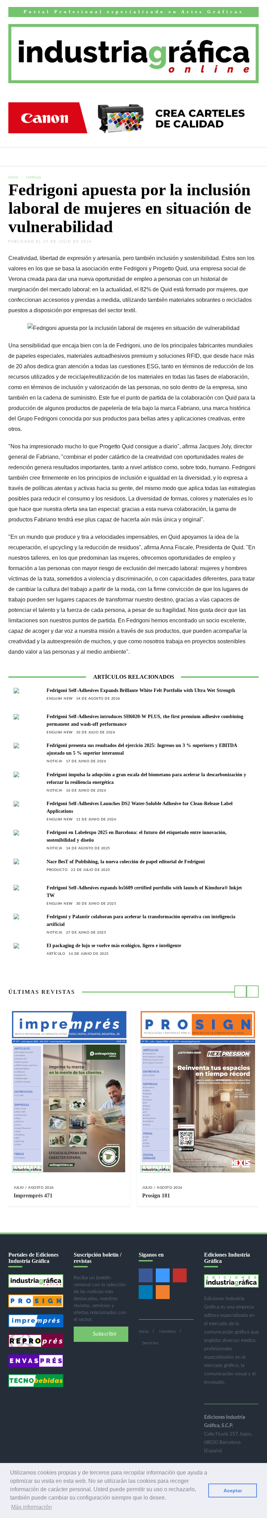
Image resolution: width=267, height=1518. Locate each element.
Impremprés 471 (33, 1195)
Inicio (13, 177)
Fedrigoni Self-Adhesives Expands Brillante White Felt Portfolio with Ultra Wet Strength (141, 690)
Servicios (150, 1343)
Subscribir (104, 1334)
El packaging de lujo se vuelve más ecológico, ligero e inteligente (114, 945)
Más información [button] (31, 1507)
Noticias (33, 177)
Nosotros (167, 1331)
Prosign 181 (156, 1195)
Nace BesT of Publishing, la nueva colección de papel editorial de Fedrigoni (126, 861)
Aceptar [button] (233, 1490)
